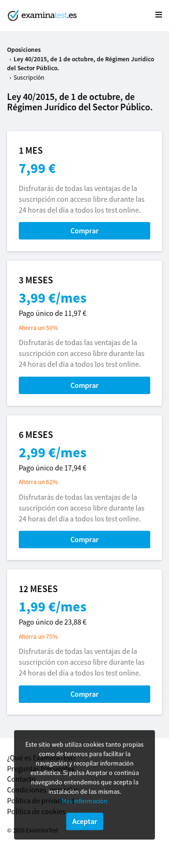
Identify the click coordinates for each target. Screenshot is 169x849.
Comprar (84, 230)
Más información (84, 801)
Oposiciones (24, 50)
